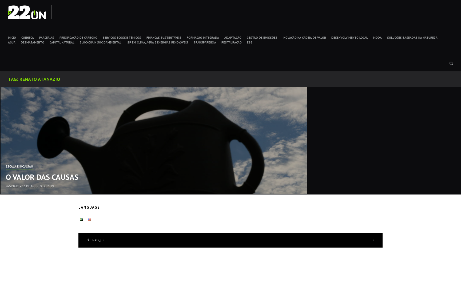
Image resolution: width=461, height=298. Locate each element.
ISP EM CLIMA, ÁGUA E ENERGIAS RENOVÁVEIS (157, 42)
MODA (377, 37)
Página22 (12, 186)
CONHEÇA (27, 37)
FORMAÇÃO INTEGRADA (203, 37)
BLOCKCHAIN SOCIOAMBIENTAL (100, 42)
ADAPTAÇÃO (232, 37)
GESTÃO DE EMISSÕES (262, 37)
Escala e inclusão (19, 166)
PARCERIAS (46, 37)
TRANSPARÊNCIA (204, 42)
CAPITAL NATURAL (62, 42)
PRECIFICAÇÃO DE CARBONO (78, 37)
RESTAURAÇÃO (231, 42)
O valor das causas (42, 177)
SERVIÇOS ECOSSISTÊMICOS (122, 37)
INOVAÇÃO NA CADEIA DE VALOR (304, 37)
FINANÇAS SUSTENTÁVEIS (163, 37)
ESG (249, 42)
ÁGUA (11, 42)
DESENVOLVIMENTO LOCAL (349, 37)
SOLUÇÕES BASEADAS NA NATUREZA (412, 37)
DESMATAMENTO (32, 42)
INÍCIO (12, 37)
